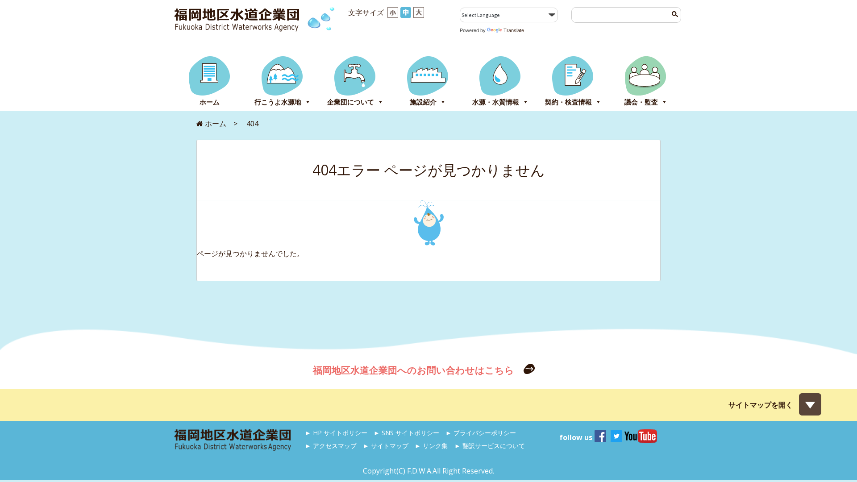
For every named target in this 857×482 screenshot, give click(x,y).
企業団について (350, 102)
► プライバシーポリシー (480, 432)
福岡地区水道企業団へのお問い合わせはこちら (414, 370)
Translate (513, 30)
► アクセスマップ (331, 445)
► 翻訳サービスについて (489, 445)
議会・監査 (641, 102)
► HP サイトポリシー (336, 432)
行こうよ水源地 (277, 102)
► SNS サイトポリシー (406, 432)
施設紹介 (423, 102)
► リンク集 (431, 445)
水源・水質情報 (495, 102)
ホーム (210, 102)
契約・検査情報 (568, 102)
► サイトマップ (385, 445)
